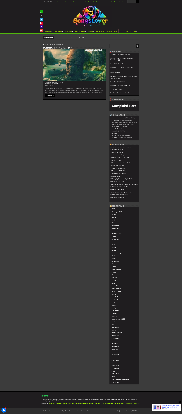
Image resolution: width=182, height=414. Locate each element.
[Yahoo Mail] (41, 27)
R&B (96, 403)
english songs (109, 403)
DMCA (77, 411)
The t (56, 37)
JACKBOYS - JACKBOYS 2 (119, 173)
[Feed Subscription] (105, 48)
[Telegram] (41, 19)
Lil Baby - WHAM (116, 160)
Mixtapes (90, 31)
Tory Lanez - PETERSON (118, 171)
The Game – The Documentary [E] (119, 93)
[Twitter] (117, 411)
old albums (75, 403)
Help (49, 411)
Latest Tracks (68, 31)
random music (67, 403)
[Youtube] (119, 411)
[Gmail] (41, 31)
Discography (47, 31)
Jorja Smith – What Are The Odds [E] (120, 85)
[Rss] (114, 411)
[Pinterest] (41, 23)
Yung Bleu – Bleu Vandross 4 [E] (119, 81)
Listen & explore (50, 95)
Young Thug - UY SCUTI (118, 149)
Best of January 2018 (54, 83)
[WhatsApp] (41, 12)
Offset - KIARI (116, 176)
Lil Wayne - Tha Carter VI (119, 181)
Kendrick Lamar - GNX (118, 189)
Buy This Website (134, 411)
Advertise (82, 411)
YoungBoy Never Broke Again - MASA (122, 179)
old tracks (58, 403)
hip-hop (91, 403)
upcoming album (119, 403)
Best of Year (109, 31)
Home (46, 44)
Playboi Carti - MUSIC (118, 152)
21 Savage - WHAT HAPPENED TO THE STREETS (125, 184)
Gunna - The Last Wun (118, 197)
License (53, 411)
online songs (84, 403)
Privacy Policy (60, 411)
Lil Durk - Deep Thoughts (119, 155)
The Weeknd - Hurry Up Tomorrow (121, 192)
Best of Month (100, 31)
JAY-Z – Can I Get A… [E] (116, 63)
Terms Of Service (69, 411)
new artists (137, 403)
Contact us (125, 411)
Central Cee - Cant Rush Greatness (121, 147)
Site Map (89, 411)
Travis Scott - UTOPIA (118, 165)
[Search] (137, 1)
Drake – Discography (116, 72)
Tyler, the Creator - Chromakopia (121, 163)
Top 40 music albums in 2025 (123, 200)
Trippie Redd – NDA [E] (116, 89)
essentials (51, 403)
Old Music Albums (80, 31)
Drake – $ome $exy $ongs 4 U (120, 168)
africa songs (128, 403)
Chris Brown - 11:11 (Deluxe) (120, 194)
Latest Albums (58, 31)
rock (102, 403)
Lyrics (115, 31)
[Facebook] (115, 411)
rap (99, 403)
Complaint (128, 31)
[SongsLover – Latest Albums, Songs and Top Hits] (91, 16)
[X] (41, 15)
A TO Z (121, 31)
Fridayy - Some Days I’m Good (120, 157)
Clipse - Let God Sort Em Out (120, 186)
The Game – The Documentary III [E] (120, 54)
